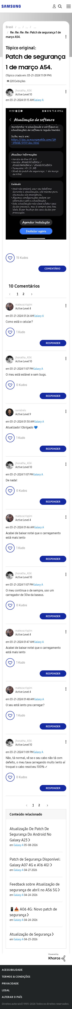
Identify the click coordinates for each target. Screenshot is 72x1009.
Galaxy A (39, 100)
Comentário (52, 268)
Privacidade (10, 983)
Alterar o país (12, 997)
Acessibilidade (12, 969)
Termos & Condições (16, 976)
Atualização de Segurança (30, 934)
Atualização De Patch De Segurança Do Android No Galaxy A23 (30, 834)
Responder (53, 343)
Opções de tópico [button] (59, 37)
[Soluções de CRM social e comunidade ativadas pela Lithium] (57, 957)
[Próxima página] (30, 294)
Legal (6, 990)
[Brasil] (11, 6)
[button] (59, 91)
